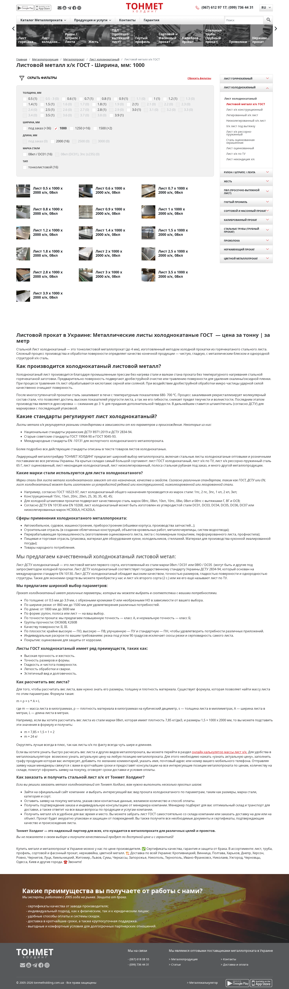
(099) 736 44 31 (240, 7)
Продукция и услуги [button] (91, 20)
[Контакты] (198, 7)
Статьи (176, 964)
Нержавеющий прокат (239, 249)
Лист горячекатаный (238, 78)
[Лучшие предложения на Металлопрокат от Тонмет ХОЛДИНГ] (144, 7)
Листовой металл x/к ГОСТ (245, 104)
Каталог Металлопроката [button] (41, 20)
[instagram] (79, 8)
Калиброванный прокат (240, 220)
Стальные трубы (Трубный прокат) (241, 230)
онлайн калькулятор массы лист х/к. (219, 752)
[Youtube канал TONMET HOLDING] (65, 8)
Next (276, 29)
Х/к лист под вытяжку (240, 126)
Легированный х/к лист (242, 115)
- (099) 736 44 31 (138, 964)
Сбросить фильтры (199, 78)
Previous (13, 29)
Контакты (127, 20)
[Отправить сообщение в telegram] (69, 8)
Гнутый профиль (235, 202)
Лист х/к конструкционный (244, 109)
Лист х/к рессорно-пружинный (239, 133)
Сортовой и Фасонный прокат (245, 211)
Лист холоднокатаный (240, 87)
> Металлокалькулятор (202, 982)
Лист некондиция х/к (240, 159)
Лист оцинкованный (240, 148)
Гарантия (151, 20)
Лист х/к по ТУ (236, 154)
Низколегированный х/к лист (246, 120)
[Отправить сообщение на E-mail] (60, 8)
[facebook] (74, 8)
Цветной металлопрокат (241, 258)
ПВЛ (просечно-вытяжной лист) (242, 192)
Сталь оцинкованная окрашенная (240, 141)
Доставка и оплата (235, 964)
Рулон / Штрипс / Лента (239, 172)
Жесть (228, 181)
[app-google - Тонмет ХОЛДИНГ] (25, 8)
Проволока (232, 240)
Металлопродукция (184, 959)
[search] (268, 20)
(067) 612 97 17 (214, 7)
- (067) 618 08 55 (138, 959)
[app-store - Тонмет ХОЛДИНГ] (43, 8)
